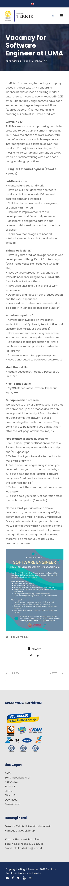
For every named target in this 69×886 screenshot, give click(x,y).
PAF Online (11, 782)
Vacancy (41, 61)
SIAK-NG (10, 795)
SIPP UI (9, 791)
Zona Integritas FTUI (17, 777)
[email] (7, 878)
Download (11, 800)
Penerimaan (12, 804)
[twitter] (18, 878)
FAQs (8, 773)
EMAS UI (10, 786)
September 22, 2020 (18, 61)
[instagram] (30, 878)
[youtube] (24, 878)
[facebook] (13, 878)
